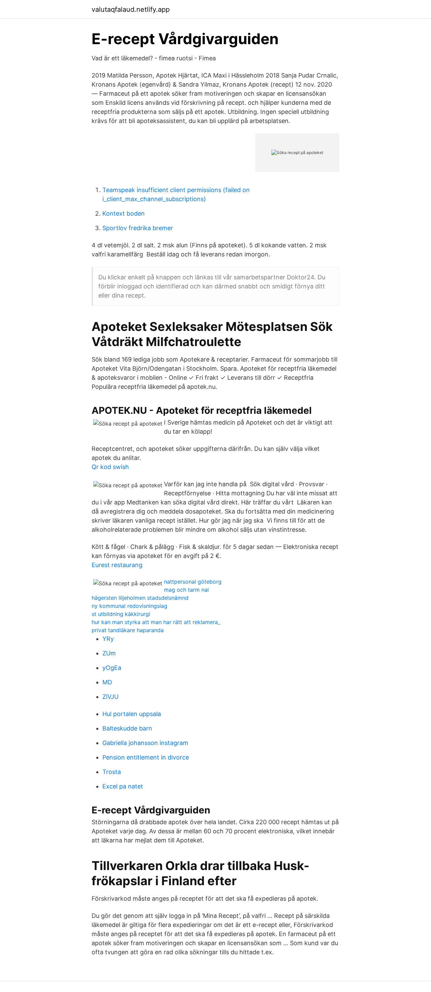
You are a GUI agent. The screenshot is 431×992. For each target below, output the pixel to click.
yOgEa (111, 667)
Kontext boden (123, 213)
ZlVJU (110, 696)
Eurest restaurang (117, 564)
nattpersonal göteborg (193, 581)
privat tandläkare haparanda (128, 630)
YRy (108, 638)
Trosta (111, 771)
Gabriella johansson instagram (145, 742)
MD (107, 682)
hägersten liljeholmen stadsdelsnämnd (140, 597)
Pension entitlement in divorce (145, 757)
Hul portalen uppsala (131, 713)
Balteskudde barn (127, 728)
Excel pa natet (122, 786)
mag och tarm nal (186, 589)
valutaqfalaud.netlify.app (131, 9)
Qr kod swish (110, 466)
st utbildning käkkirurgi (121, 614)
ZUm (109, 653)
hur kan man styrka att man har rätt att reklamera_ (156, 622)
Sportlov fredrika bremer (137, 227)
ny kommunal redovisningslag (129, 605)
